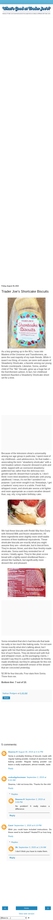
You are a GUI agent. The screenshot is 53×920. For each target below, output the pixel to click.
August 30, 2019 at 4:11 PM (30, 752)
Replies (14, 794)
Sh (16, 847)
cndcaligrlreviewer (17, 777)
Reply (10, 768)
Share (6, 698)
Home (26, 908)
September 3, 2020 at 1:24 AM (32, 847)
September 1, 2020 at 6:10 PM (28, 825)
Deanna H (13, 752)
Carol (10, 825)
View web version (26, 913)
